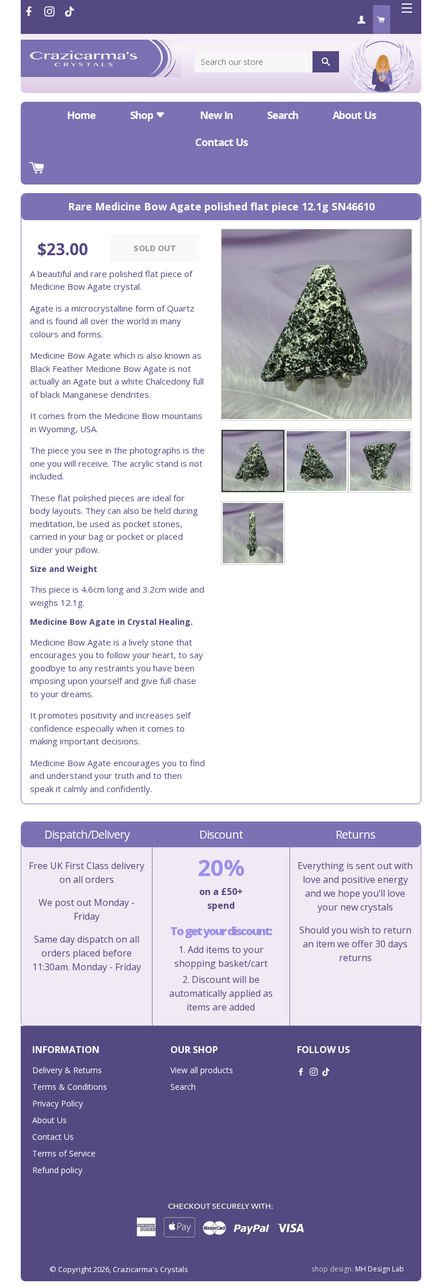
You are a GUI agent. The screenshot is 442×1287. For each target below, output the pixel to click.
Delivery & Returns (67, 1070)
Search (282, 115)
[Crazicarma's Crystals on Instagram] (50, 11)
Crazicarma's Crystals (150, 1269)
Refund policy (57, 1170)
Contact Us (221, 142)
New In (216, 115)
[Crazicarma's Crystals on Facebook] (30, 11)
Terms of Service (64, 1153)
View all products (201, 1070)
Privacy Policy (57, 1103)
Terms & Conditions (69, 1086)
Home (81, 115)
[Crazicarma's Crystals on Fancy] (69, 11)
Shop (142, 115)
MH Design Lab (379, 1269)
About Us (354, 115)
